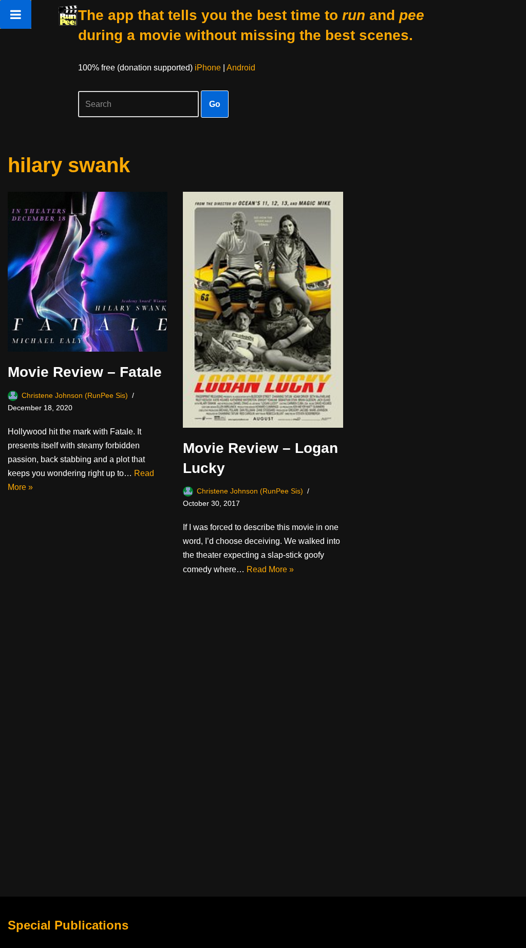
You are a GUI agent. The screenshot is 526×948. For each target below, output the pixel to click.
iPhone (208, 67)
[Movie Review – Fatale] (87, 272)
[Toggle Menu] (15, 14)
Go (214, 104)
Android (241, 67)
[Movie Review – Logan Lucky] (263, 309)
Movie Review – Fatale (85, 372)
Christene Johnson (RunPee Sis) (75, 395)
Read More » (270, 569)
